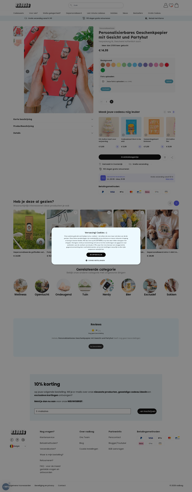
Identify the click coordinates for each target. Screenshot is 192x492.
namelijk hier (100, 249)
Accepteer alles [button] (96, 255)
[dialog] (96, 246)
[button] (96, 260)
